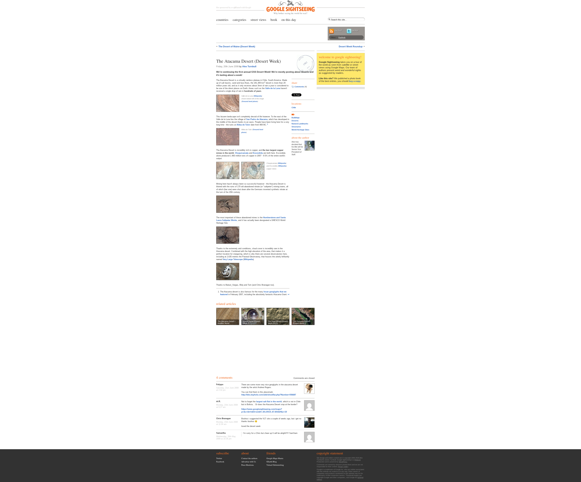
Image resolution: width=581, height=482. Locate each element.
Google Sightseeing (286, 7)
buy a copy (354, 81)
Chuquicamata (241, 153)
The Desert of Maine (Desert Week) (236, 46)
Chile (294, 108)
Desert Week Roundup (351, 46)
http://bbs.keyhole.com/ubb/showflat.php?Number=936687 (268, 395)
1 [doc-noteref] (267, 124)
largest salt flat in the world (269, 401)
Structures (296, 127)
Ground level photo (250, 101)
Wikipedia (258, 96)
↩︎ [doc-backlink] (288, 294)
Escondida (258, 153)
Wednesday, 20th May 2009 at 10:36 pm (226, 437)
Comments (299, 87)
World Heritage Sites (300, 130)
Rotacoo (358, 460)
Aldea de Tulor (243, 125)
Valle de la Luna (272, 88)
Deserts (295, 121)
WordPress (343, 462)
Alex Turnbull (249, 66)
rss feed (338, 30)
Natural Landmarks (300, 124)
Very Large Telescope (233, 259)
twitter (355, 30)
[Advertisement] (251, 54)
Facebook (341, 37)
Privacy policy (343, 466)
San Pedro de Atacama (257, 119)
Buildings (296, 118)
